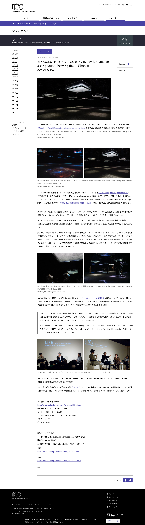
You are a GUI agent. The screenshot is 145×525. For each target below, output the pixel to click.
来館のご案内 (107, 4)
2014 (15, 101)
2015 (15, 97)
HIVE (94, 18)
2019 (15, 81)
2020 (15, 77)
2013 (15, 105)
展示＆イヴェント (51, 18)
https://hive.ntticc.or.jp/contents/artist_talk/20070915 (58, 451)
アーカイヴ (72, 18)
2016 (15, 93)
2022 (15, 69)
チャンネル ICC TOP (21, 23)
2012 (15, 109)
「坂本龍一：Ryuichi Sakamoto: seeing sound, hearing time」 (61, 128)
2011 (14, 113)
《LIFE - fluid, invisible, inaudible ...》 (113, 192)
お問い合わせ (113, 504)
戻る (49, 51)
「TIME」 (75, 387)
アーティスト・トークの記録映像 (91, 298)
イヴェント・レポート (21, 128)
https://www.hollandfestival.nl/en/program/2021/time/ (59, 405)
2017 (15, 89)
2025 (15, 57)
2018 (15, 85)
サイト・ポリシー (114, 507)
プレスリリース (113, 497)
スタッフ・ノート (19, 134)
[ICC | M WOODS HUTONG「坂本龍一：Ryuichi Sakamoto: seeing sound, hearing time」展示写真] (125, 480)
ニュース (111, 494)
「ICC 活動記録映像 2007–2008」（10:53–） (76, 203)
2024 (15, 61)
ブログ (53, 23)
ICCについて (29, 18)
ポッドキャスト (40, 23)
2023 (15, 65)
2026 (15, 54)
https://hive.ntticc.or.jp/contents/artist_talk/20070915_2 (59, 460)
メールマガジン (113, 500)
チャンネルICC (115, 18)
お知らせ (15, 125)
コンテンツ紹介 (18, 131)
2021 (15, 73)
